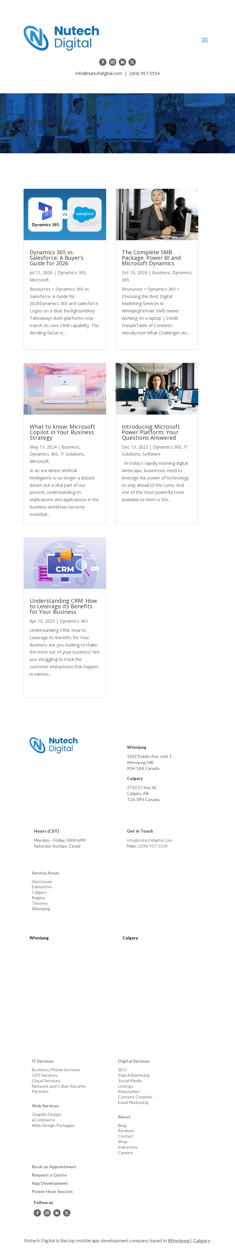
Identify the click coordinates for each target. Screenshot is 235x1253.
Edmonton (42, 886)
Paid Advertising (134, 1075)
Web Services (45, 1105)
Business (70, 447)
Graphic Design (46, 1114)
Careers (125, 1152)
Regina (38, 897)
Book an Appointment (54, 1166)
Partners (40, 1091)
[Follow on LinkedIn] (122, 62)
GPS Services (45, 1075)
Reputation (129, 1091)
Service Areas (45, 872)
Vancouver (42, 881)
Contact (126, 1136)
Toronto (40, 903)
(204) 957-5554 (144, 73)
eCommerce (43, 1119)
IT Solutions (72, 454)
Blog (122, 1125)
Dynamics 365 (72, 272)
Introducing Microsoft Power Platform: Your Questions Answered (151, 432)
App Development (50, 1183)
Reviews (126, 1130)
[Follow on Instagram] (112, 62)
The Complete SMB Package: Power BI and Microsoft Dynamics (151, 257)
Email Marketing (133, 1102)
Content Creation (135, 1096)
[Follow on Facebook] (102, 62)
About (124, 1116)
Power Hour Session (52, 1191)
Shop (123, 1141)
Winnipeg (41, 908)
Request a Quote (49, 1174)
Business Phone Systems (56, 1069)
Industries (128, 1147)
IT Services (43, 1061)
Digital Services (134, 1061)
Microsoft (39, 280)
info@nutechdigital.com (99, 73)
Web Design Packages (53, 1125)
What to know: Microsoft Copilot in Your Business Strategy (62, 432)
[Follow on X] (132, 62)
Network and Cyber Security (59, 1086)
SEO (122, 1069)
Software (152, 454)
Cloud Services (46, 1080)
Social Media (130, 1080)
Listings (125, 1086)
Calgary (39, 892)
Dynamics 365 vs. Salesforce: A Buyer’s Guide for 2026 (57, 257)
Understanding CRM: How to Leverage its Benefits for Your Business (63, 606)
